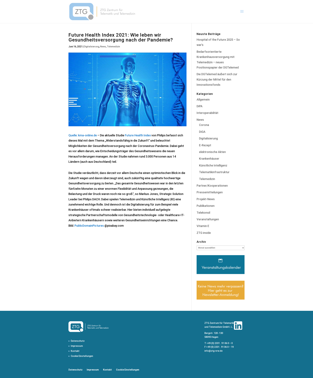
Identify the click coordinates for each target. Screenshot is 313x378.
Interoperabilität (207, 113)
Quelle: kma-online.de (82, 135)
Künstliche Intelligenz (213, 165)
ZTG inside (204, 232)
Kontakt (75, 351)
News (103, 46)
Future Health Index (138, 135)
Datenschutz (78, 341)
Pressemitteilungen (210, 192)
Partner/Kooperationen (212, 185)
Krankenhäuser (209, 158)
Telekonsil (203, 212)
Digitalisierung (91, 46)
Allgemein (203, 99)
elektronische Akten (212, 152)
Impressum (77, 346)
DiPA (199, 106)
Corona (204, 125)
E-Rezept (205, 145)
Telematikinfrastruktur (214, 172)
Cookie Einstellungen (82, 356)
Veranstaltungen (208, 219)
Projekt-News (206, 199)
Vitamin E (203, 226)
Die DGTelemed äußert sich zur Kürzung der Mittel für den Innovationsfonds (217, 79)
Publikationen (206, 205)
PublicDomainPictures (89, 225)
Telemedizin (113, 46)
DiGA (202, 131)
